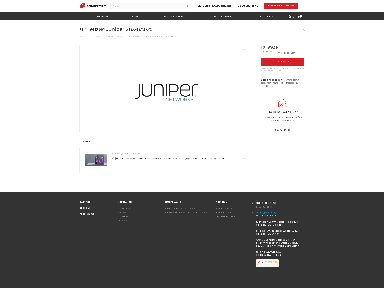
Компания (125, 202)
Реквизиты (87, 214)
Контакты (122, 212)
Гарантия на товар (225, 216)
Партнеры (123, 216)
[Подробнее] (245, 156)
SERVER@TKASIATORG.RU (214, 5)
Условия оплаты (224, 208)
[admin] (290, 17)
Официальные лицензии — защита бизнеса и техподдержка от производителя (168, 158)
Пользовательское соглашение (179, 208)
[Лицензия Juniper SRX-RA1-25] (166, 92)
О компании (124, 208)
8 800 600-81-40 (248, 5)
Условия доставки (225, 212)
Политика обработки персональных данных (186, 212)
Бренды (85, 208)
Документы (123, 220)
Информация (172, 202)
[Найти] (188, 6)
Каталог (85, 202)
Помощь (221, 202)
